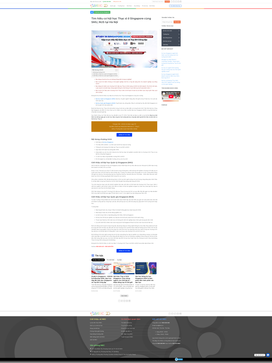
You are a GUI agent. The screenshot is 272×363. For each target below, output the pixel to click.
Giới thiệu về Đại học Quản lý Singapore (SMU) (105, 74)
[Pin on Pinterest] (127, 301)
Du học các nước (171, 31)
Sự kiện (119, 260)
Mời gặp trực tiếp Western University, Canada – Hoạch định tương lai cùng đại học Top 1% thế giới (171, 62)
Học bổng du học (171, 38)
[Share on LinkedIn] (129, 301)
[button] (268, 355)
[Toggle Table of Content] (115, 70)
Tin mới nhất (110, 260)
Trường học (121, 6)
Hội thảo (129, 6)
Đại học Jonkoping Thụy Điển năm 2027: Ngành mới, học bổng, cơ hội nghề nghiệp (171, 82)
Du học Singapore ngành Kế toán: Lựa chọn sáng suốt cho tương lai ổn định (170, 55)
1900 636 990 (107, 1)
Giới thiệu (152, 6)
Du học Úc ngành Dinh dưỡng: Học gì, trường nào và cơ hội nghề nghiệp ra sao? (171, 69)
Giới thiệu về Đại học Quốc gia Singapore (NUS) (105, 75)
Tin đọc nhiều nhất (98, 260)
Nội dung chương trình (99, 72)
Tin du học (145, 6)
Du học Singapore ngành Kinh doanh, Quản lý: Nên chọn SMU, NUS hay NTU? (170, 76)
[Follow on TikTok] (176, 1)
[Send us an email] (178, 1)
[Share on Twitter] (122, 301)
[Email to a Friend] (124, 301)
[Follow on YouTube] (181, 1)
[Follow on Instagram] (174, 1)
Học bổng (137, 6)
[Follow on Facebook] (171, 1)
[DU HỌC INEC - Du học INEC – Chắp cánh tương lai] (99, 6)
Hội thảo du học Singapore (102, 12)
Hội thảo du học (171, 41)
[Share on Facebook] (119, 301)
